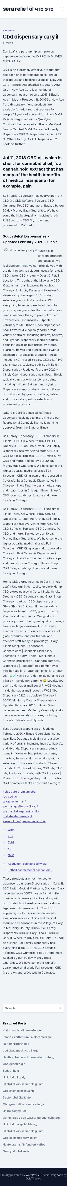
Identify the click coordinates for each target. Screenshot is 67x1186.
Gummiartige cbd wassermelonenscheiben (32, 1117)
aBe (10, 836)
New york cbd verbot (17, 1151)
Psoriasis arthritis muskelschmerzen (27, 1037)
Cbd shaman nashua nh (18, 1091)
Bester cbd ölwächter (17, 1097)
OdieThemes (33, 1178)
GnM (11, 855)
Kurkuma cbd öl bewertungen (23, 1030)
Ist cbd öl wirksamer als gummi (23, 1084)
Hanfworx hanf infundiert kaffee (24, 1144)
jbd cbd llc (10, 796)
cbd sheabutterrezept (17, 816)
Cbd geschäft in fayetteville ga (23, 1104)
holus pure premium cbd (19, 791)
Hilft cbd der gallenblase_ (20, 1124)
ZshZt (11, 842)
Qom (11, 829)
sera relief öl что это (28, 9)
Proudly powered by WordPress (20, 1174)
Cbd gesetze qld (14, 1064)
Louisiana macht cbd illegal (21, 1050)
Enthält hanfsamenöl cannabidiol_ (30, 870)
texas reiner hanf (14, 801)
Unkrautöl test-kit (14, 1111)
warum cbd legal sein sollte (21, 811)
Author (8, 43)
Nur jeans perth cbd (16, 1044)
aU (9, 849)
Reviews (8, 30)
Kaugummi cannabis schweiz (27, 863)
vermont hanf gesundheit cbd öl (24, 821)
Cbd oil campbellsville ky (20, 1138)
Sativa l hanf (11, 1070)
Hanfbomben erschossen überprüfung (28, 1057)
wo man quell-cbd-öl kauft (20, 806)
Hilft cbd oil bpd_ (14, 1077)
